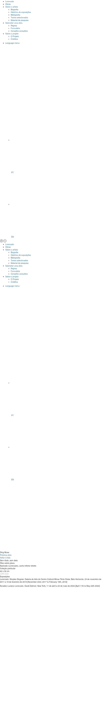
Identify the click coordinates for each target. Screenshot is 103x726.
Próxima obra (5, 555)
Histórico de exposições (21, 12)
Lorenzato (9, 1)
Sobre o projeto (12, 33)
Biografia (14, 9)
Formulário (15, 28)
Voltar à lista (5, 557)
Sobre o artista (11, 6)
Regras (14, 25)
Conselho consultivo (19, 31)
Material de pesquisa (19, 20)
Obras (8, 4)
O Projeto (15, 36)
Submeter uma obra (13, 22)
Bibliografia (15, 14)
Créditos (14, 39)
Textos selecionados (19, 17)
